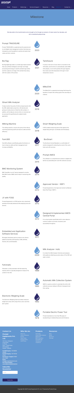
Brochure (51, 336)
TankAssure (39, 341)
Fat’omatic (38, 333)
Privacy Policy (24, 339)
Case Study (23, 338)
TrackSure (38, 342)
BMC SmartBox (39, 338)
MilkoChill (38, 336)
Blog (50, 333)
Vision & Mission (25, 335)
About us (23, 333)
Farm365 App (39, 339)
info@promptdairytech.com (10, 361)
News (50, 335)
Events (22, 336)
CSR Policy (23, 341)
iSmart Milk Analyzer (41, 335)
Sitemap (51, 338)
